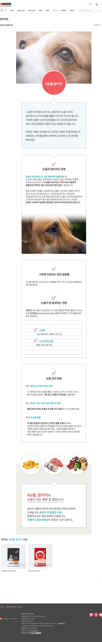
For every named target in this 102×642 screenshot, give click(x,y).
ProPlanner (31, 10)
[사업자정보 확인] (61, 623)
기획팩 (40, 10)
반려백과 (63, 10)
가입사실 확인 (35, 630)
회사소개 (19, 607)
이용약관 (2, 607)
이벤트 (47, 10)
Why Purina (21, 10)
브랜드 (12, 10)
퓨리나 (11, 5)
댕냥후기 (55, 10)
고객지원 (71, 10)
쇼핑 (5, 10)
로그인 (90, 4)
